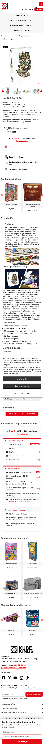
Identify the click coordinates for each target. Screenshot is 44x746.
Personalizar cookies (22, 393)
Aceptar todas (22, 379)
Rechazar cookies (22, 386)
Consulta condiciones (28, 520)
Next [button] (42, 195)
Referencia (7, 105)
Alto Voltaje (32, 630)
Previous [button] (2, 195)
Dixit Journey (33, 563)
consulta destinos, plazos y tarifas (19, 501)
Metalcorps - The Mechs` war (33, 593)
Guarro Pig (11, 630)
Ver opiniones (22, 434)
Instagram (21, 677)
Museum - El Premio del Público (32, 205)
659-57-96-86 (20, 665)
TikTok (27, 677)
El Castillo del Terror (11, 593)
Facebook (3, 677)
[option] (11, 197)
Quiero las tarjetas (34, 694)
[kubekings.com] (4, 6)
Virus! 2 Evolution (11, 563)
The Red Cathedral (11, 204)
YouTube (15, 677)
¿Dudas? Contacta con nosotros (13, 668)
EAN (4, 107)
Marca (5, 103)
